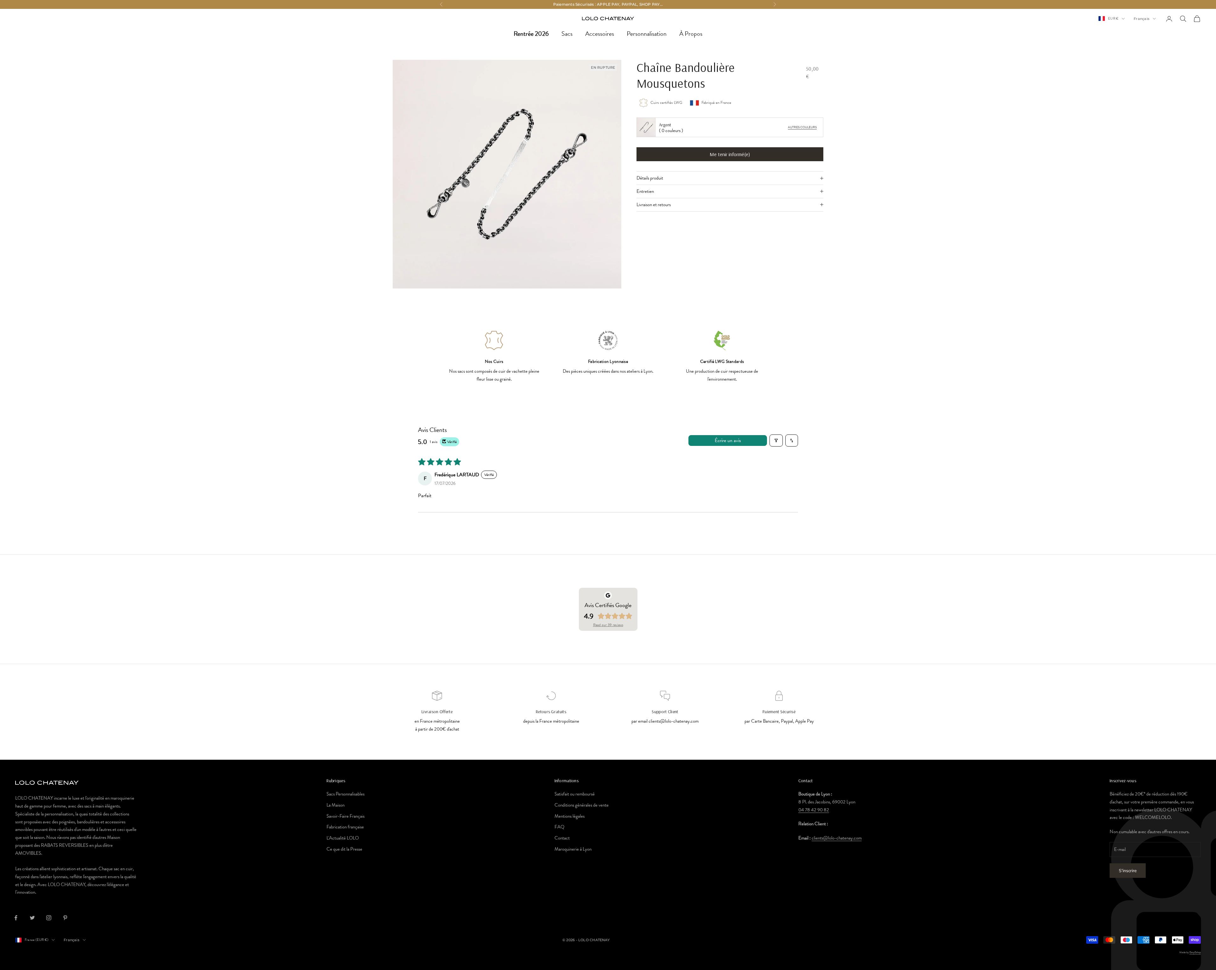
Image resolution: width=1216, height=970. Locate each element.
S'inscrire (1128, 871)
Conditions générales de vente (581, 805)
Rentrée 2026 (531, 33)
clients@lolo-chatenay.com (837, 837)
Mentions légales (569, 816)
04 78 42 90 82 (813, 809)
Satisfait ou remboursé (574, 793)
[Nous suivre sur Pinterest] (65, 918)
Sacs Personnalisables (345, 793)
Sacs (567, 33)
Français (1142, 18)
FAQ (559, 826)
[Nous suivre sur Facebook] (16, 918)
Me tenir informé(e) (730, 154)
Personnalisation (647, 33)
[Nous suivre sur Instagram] (49, 918)
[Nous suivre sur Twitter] (32, 918)
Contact (562, 837)
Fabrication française (345, 826)
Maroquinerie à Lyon (573, 849)
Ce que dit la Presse (344, 849)
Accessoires (599, 33)
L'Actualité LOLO (342, 837)
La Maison (335, 805)
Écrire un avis (728, 440)
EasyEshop (1195, 952)
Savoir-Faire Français (345, 816)
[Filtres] (776, 440)
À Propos (690, 33)
